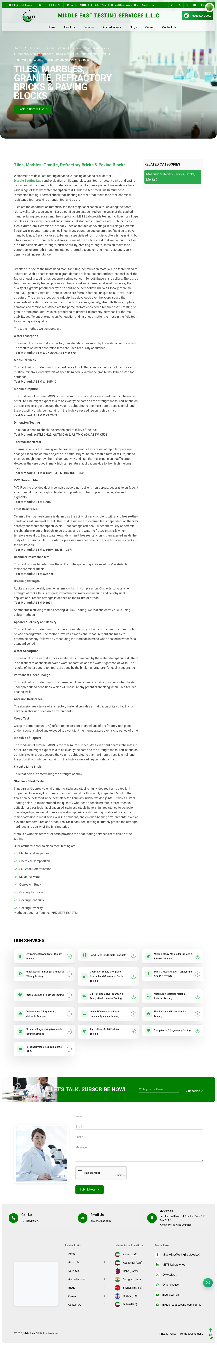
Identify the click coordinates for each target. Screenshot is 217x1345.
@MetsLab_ (169, 1274)
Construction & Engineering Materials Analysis (78, 48)
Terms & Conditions (191, 1333)
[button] (44, 956)
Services (89, 27)
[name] (165, 5)
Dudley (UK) (129, 1296)
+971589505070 (51, 5)
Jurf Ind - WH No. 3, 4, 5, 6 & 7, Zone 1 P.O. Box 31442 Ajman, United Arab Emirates (183, 1220)
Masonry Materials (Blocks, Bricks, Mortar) (46, 54)
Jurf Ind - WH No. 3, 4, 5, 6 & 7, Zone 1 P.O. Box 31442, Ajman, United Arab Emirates (113, 5)
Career (149, 27)
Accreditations (112, 27)
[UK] (207, 15)
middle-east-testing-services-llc (181, 1304)
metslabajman (170, 1294)
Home (51, 27)
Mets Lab (29, 1333)
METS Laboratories (173, 1264)
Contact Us (169, 27)
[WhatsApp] (208, 1282)
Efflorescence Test (93, 54)
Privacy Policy (167, 1333)
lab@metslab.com (22, 5)
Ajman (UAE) (129, 1254)
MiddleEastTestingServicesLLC (181, 1254)
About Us (69, 27)
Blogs (133, 27)
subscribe (193, 1091)
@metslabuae (170, 1284)
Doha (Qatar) (130, 1271)
